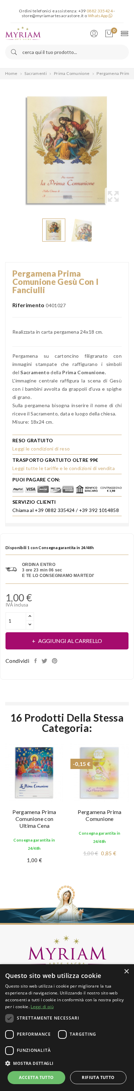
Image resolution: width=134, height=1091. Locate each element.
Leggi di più (42, 1007)
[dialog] (67, 1027)
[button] (67, 1063)
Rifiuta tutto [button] (98, 1077)
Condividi (36, 661)
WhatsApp (98, 15)
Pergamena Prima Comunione (99, 815)
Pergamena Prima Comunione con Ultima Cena (34, 819)
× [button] (126, 971)
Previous (3, 149)
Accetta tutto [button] (36, 1077)
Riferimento (28, 305)
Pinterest (55, 661)
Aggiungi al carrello (70, 640)
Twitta (45, 661)
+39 (95, 10)
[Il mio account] (95, 33)
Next (130, 149)
